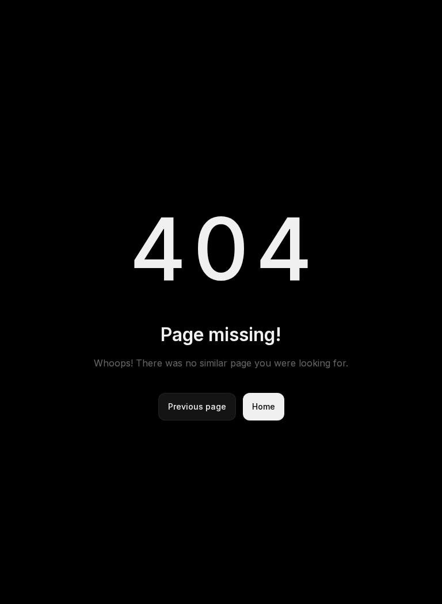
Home (263, 406)
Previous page (197, 406)
